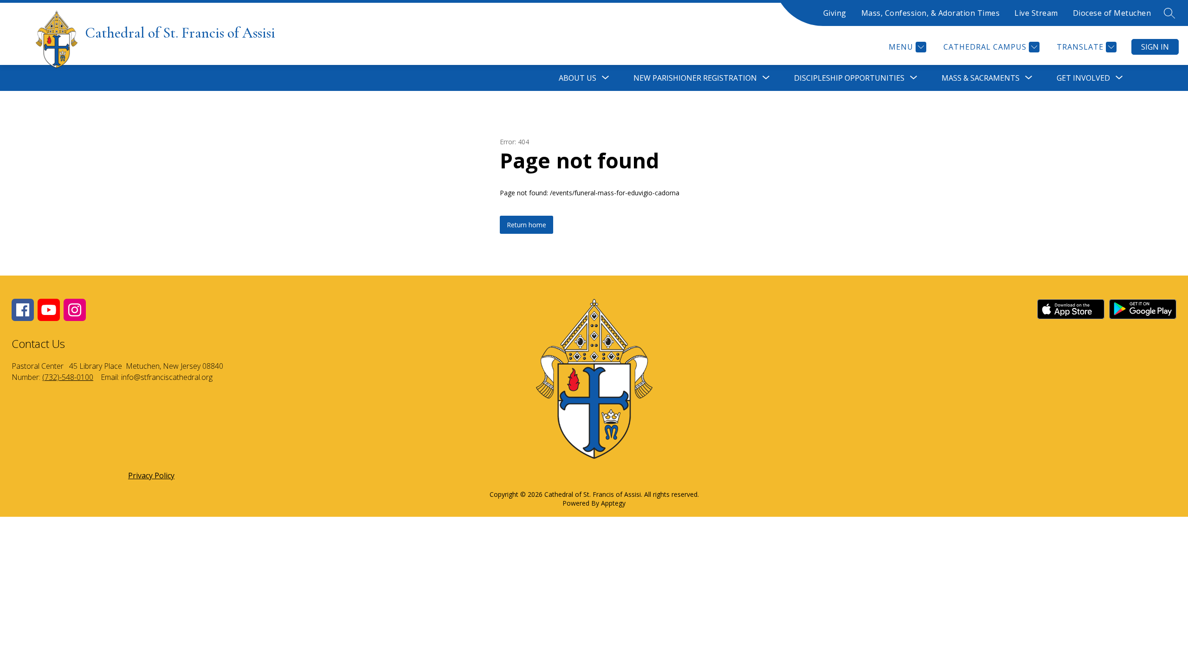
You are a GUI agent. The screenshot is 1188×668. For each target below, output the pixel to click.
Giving (834, 13)
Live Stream (1036, 13)
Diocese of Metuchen (1112, 13)
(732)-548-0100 (67, 377)
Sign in (1155, 47)
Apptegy (613, 503)
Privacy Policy (151, 475)
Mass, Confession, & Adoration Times (930, 13)
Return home (526, 224)
